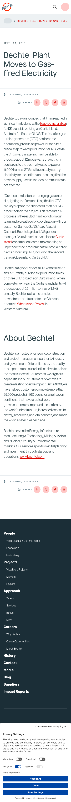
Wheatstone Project (31, 304)
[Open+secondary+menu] (65, 7)
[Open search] (55, 7)
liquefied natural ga (53, 123)
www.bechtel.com (32, 456)
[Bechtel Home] (7, 6)
